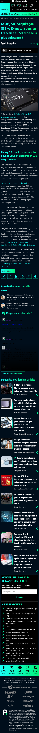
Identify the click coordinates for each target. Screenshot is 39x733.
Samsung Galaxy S (20, 489)
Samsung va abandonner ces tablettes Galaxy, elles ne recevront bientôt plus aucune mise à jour (25, 404)
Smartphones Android (20, 18)
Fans (3, 672)
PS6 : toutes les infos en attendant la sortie (20, 629)
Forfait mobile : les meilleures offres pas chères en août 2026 (19, 654)
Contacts (33, 679)
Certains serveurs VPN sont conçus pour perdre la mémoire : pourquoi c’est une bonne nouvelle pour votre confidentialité (25, 519)
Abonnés (20, 672)
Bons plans (17, 470)
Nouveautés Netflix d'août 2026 (17, 632)
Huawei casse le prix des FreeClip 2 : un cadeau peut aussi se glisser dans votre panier (25, 462)
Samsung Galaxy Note (28, 14)
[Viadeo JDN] (11, 705)
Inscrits (27, 672)
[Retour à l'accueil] (19, 1)
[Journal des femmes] (11, 692)
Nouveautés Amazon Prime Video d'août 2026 (20, 639)
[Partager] (37, 44)
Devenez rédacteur (23, 679)
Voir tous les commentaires (13, 373)
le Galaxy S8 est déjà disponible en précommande (16, 115)
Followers (11, 672)
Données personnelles (28, 681)
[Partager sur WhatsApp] (29, 276)
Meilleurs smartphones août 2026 (17, 658)
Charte (7, 683)
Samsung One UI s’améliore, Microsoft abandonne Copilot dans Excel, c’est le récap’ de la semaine (25, 540)
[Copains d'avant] (28, 701)
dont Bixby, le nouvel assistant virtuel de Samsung (16, 265)
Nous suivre (35, 276)
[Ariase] (28, 705)
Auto (25, 9)
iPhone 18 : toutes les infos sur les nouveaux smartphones (21, 622)
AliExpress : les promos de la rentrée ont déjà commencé (21, 610)
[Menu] (2, 1)
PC (13, 9)
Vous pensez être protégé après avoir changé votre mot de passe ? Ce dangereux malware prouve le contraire (25, 561)
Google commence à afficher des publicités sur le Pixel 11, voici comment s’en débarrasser (25, 444)
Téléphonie (5, 9)
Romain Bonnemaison (8, 43)
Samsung (32, 18)
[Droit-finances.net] (11, 701)
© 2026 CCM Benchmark (26, 683)
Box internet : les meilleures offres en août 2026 (20, 644)
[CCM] (28, 692)
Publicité (6, 681)
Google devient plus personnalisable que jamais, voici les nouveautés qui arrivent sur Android (24, 424)
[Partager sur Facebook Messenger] (22, 276)
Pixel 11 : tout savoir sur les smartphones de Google (20, 614)
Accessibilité (14, 683)
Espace (31, 9)
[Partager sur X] (3, 276)
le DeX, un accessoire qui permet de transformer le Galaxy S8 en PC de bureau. (18, 243)
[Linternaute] (28, 697)
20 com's (32, 44)
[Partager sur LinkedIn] (16, 276)
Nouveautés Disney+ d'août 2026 (17, 635)
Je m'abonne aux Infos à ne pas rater (20, 50)
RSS (35, 672)
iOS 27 (8, 626)
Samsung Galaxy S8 (8, 271)
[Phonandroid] (5, 712)
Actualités (17, 394)
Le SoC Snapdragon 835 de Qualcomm (16, 183)
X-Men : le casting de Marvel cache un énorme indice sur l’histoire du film (25, 388)
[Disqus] (19, 344)
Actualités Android (20, 434)
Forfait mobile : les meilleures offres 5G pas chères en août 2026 (21, 649)
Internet (16, 528)
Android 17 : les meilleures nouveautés (19, 619)
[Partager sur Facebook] (10, 276)
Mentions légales (15, 681)
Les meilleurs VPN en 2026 (15, 661)
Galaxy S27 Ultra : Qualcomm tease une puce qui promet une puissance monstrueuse (25, 480)
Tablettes (17, 413)
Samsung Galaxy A (14, 14)
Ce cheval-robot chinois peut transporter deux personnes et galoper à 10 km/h (25, 499)
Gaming (19, 9)
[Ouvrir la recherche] (36, 1)
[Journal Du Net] (11, 696)
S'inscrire (19, 597)
